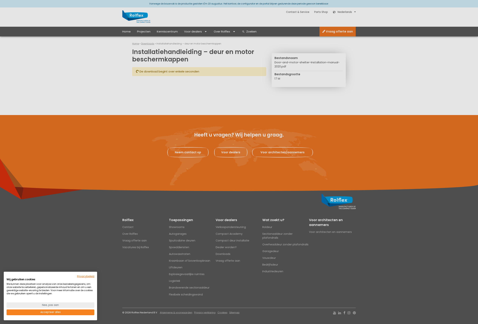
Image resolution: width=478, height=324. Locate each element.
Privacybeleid (85, 276)
